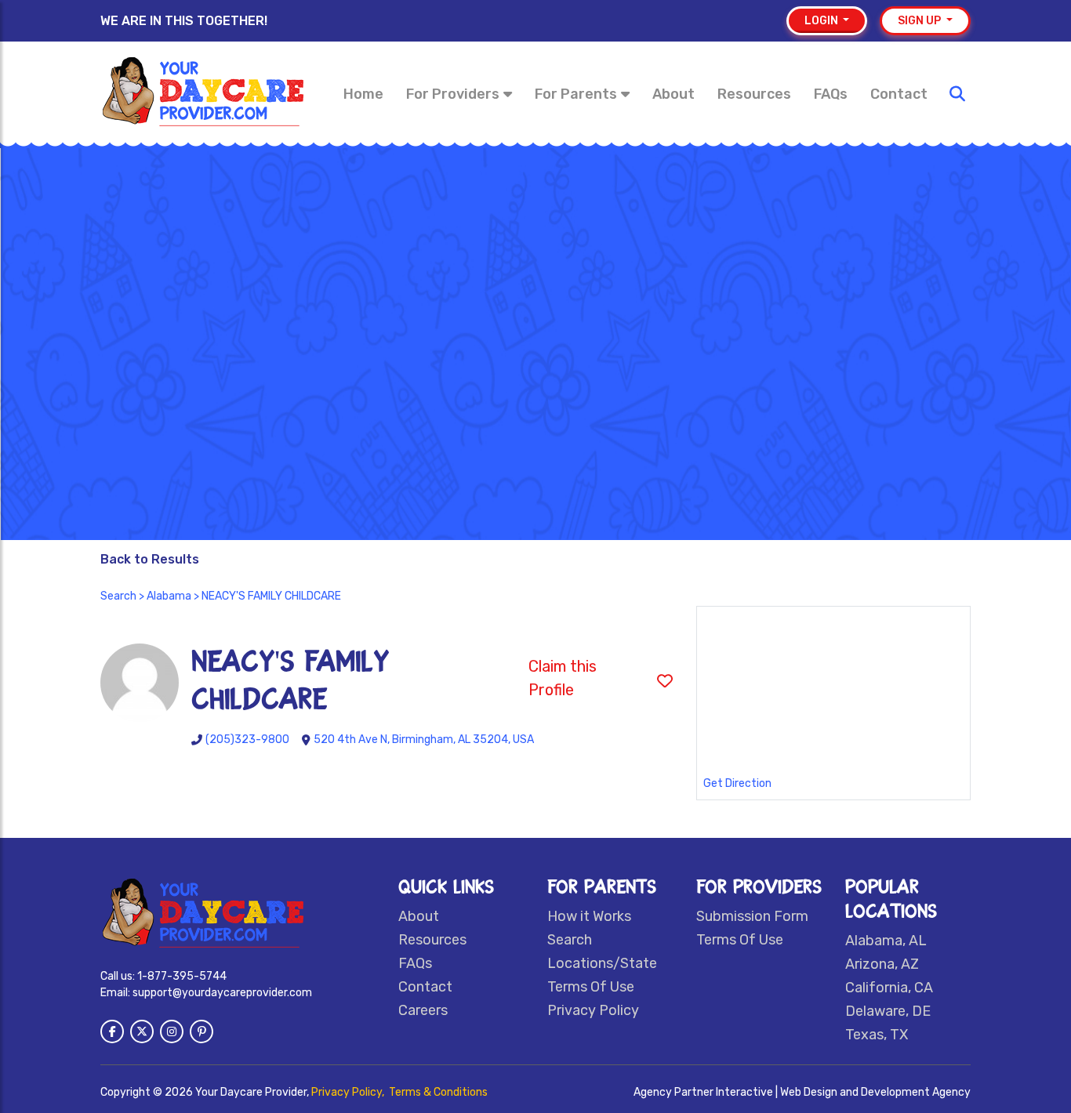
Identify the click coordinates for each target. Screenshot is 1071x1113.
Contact (899, 94)
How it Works (589, 916)
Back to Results (149, 559)
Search (118, 596)
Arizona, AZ (882, 964)
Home (363, 94)
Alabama (169, 596)
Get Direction (737, 783)
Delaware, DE (888, 1011)
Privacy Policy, (349, 1092)
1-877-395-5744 (182, 976)
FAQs (831, 94)
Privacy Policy (593, 1010)
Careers (423, 1010)
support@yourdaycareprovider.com (222, 992)
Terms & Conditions (438, 1092)
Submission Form (752, 916)
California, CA (889, 987)
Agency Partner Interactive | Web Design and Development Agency (802, 1092)
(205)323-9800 (247, 739)
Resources (754, 94)
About (673, 94)
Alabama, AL (886, 940)
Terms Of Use (590, 986)
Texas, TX (876, 1034)
